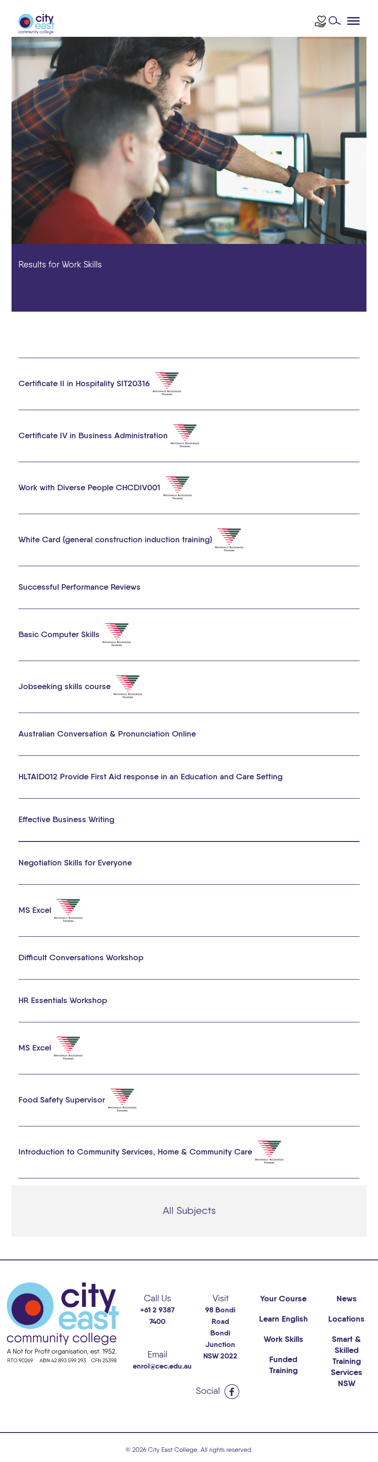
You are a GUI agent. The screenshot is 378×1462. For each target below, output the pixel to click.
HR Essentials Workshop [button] (62, 1001)
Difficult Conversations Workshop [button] (80, 958)
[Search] (337, 23)
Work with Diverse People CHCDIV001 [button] (90, 487)
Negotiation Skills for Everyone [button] (75, 863)
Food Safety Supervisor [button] (62, 1100)
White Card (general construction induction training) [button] (116, 539)
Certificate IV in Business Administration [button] (94, 435)
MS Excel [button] (35, 910)
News (347, 1299)
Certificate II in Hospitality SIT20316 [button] (85, 383)
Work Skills (283, 1339)
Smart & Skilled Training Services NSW (346, 1361)
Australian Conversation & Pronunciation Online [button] (107, 734)
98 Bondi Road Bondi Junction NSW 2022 (220, 1333)
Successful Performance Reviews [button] (79, 587)
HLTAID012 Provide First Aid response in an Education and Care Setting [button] (150, 777)
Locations (346, 1319)
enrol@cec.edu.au (162, 1366)
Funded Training (283, 1365)
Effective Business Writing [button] (66, 820)
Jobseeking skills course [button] (65, 686)
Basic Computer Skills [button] (60, 634)
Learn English (283, 1319)
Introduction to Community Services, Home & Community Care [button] (136, 1152)
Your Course (283, 1299)
